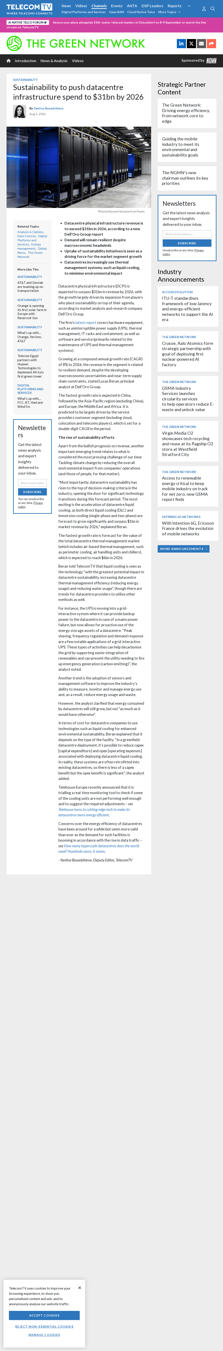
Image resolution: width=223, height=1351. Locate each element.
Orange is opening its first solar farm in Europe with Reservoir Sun (32, 312)
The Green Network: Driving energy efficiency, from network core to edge (186, 112)
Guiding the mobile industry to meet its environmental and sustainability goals (180, 146)
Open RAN (116, 12)
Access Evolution (177, 292)
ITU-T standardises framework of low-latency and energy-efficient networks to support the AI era (187, 309)
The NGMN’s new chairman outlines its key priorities (185, 178)
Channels (99, 5)
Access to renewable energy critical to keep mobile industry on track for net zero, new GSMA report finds (185, 488)
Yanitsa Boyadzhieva (48, 108)
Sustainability (25, 80)
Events (117, 5)
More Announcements (181, 549)
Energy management (29, 246)
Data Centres (26, 236)
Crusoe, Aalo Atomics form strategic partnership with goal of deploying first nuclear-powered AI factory (187, 354)
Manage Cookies (44, 1335)
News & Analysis (54, 60)
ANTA (132, 5)
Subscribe (32, 492)
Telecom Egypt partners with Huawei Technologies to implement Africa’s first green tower (30, 366)
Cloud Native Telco (141, 12)
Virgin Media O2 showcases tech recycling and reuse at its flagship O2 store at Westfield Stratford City (187, 443)
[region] (44, 1314)
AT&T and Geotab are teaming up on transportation (30, 287)
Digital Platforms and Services (84, 12)
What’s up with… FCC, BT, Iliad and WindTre (30, 402)
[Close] (79, 1288)
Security (192, 14)
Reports (174, 5)
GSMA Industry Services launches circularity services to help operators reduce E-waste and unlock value (188, 399)
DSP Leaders (152, 5)
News (66, 5)
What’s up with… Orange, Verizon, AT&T (29, 337)
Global (42, 248)
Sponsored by (193, 60)
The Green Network (179, 337)
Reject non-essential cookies (44, 1326)
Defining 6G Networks (181, 517)
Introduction (25, 60)
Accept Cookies (44, 1315)
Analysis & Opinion (30, 232)
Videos (81, 5)
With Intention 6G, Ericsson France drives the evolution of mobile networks (188, 528)
